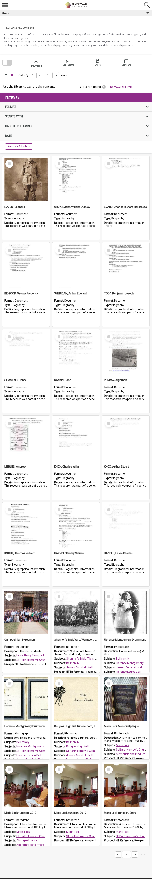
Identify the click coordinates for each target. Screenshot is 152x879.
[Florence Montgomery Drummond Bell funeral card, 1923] (26, 699)
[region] (76, 123)
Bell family (72, 663)
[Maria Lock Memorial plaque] (125, 699)
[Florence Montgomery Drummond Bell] (125, 612)
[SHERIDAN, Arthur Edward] (76, 266)
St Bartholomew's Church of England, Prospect (45, 659)
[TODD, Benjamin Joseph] (125, 266)
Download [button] (36, 62)
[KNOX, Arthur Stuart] (125, 439)
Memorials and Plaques (130, 753)
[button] (68, 62)
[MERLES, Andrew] (26, 439)
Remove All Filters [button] (121, 87)
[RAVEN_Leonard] (26, 179)
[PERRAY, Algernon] (125, 352)
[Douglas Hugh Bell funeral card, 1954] (76, 699)
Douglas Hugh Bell (77, 746)
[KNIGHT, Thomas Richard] (26, 526)
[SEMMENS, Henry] (26, 352)
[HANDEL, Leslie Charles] (125, 526)
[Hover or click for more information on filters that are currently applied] (104, 87)
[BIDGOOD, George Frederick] (26, 266)
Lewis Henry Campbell (30, 655)
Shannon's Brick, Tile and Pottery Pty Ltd (91, 658)
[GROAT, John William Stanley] (76, 179)
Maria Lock (122, 745)
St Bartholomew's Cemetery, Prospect (40, 750)
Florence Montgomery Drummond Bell (40, 746)
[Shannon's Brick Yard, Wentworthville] (76, 612)
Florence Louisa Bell (128, 671)
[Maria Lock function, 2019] (26, 785)
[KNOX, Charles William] (76, 439)
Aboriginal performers (30, 844)
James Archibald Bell (79, 667)
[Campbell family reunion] (26, 612)
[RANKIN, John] (76, 352)
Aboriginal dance (26, 840)
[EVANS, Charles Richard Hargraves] (125, 179)
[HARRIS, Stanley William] (76, 526)
